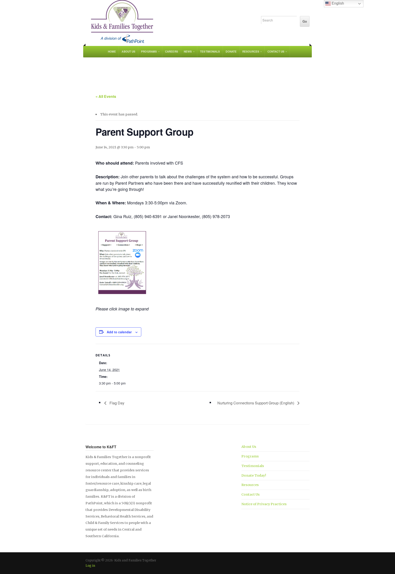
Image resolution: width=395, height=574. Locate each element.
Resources (250, 51)
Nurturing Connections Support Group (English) (256, 403)
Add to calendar (119, 332)
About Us (128, 51)
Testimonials (210, 51)
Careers (171, 51)
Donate (231, 51)
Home (112, 51)
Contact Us (275, 51)
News (188, 51)
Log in (90, 566)
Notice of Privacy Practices (264, 504)
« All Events (106, 96)
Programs (149, 51)
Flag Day (116, 403)
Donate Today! (253, 475)
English (337, 3)
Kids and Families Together (168, 21)
